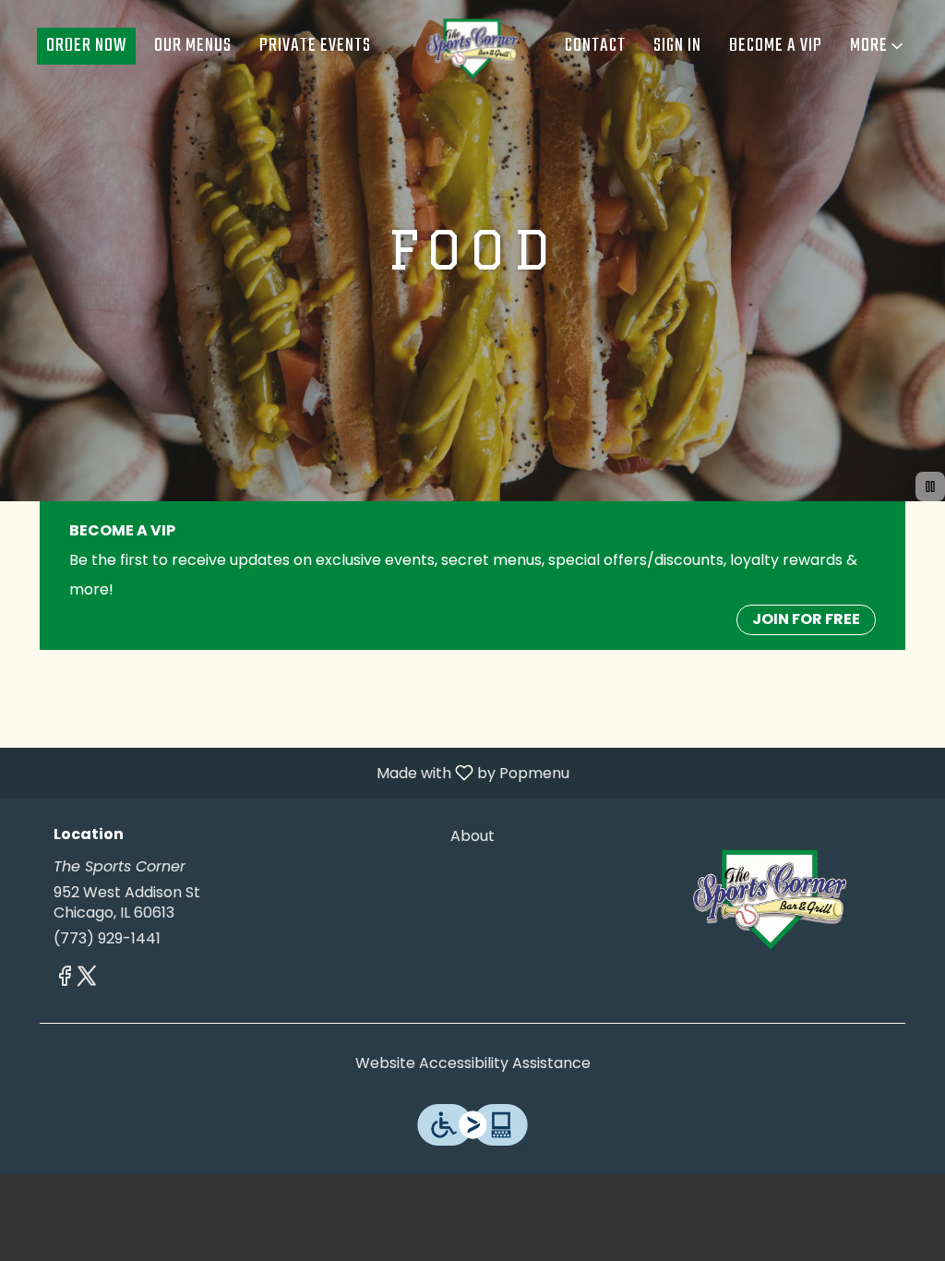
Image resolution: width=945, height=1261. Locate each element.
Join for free (806, 619)
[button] (878, 46)
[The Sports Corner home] (472, 46)
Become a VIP (775, 45)
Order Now (86, 45)
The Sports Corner (770, 895)
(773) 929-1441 (107, 939)
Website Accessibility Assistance (473, 1063)
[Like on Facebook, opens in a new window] (65, 979)
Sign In (677, 45)
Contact (595, 45)
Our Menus (193, 45)
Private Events (315, 45)
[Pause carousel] (930, 486)
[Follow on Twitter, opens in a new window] (87, 979)
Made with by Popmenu (291, 772)
